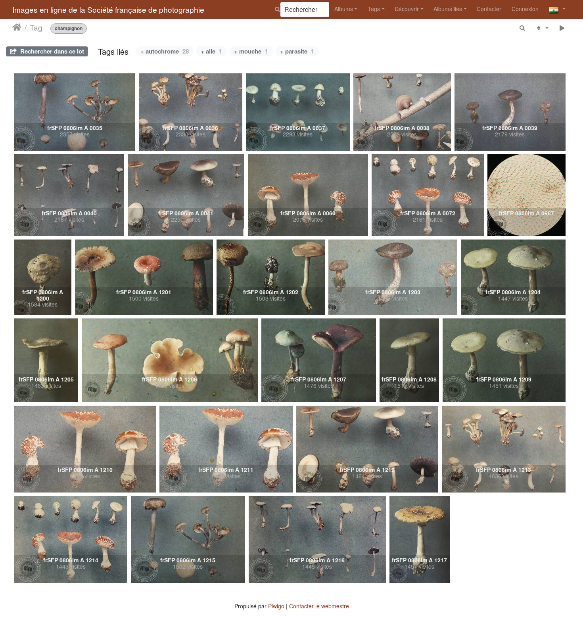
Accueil (16, 27)
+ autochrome (164, 51)
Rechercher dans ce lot (51, 51)
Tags (374, 9)
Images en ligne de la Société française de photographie (108, 9)
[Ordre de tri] (542, 28)
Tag (36, 27)
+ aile (211, 51)
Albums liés (447, 9)
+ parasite (297, 51)
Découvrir (407, 9)
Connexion (525, 9)
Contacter (489, 9)
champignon (68, 28)
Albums (343, 9)
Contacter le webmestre (319, 606)
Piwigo (276, 606)
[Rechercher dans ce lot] (523, 28)
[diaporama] (562, 28)
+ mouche (251, 51)
